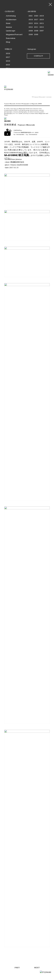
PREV (17, 967)
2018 (31, 19)
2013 (42, 23)
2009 (31, 31)
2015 (31, 23)
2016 (42, 19)
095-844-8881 (20, 134)
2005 (36, 34)
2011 (36, 27)
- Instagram (31, 49)
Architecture (11, 19)
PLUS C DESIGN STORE (13, 153)
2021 (31, 16)
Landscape (10, 31)
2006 (31, 34)
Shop (8, 42)
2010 (42, 27)
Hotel (8, 23)
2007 (42, 31)
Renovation (10, 38)
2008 (36, 31)
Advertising (11, 16)
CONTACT (38, 56)
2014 (36, 23)
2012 (31, 27)
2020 (36, 16)
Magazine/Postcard (14, 34)
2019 (42, 16)
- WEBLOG (8, 49)
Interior (9, 27)
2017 (36, 19)
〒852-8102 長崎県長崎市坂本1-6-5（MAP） (26, 132)
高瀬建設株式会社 (17, 162)
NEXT (37, 967)
